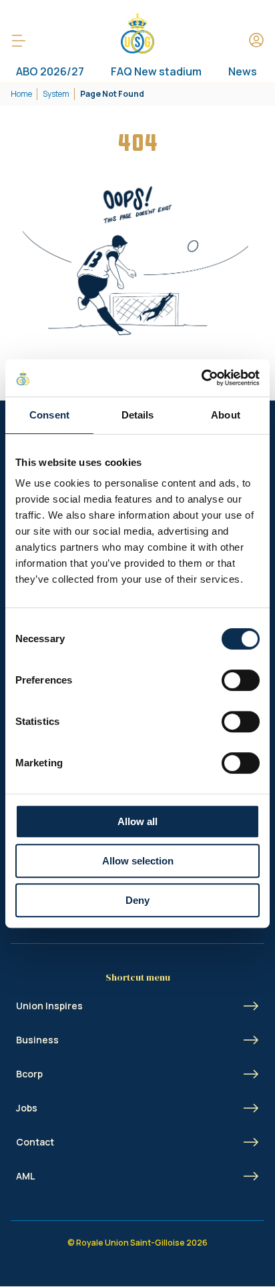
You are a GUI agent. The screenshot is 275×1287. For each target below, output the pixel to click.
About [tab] (225, 415)
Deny (137, 900)
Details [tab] (137, 415)
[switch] (241, 680)
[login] (256, 41)
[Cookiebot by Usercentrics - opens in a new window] (201, 378)
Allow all (137, 821)
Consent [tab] (49, 415)
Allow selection (138, 860)
